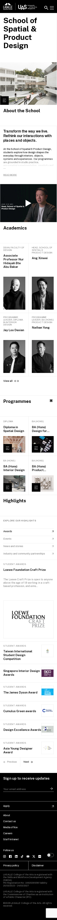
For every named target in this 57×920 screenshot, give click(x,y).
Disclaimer (38, 865)
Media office (10, 827)
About (6, 815)
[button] (46, 8)
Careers (7, 833)
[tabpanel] (28, 456)
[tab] (28, 406)
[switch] (50, 855)
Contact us (9, 821)
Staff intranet (11, 839)
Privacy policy (11, 865)
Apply (6, 806)
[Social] (4, 856)
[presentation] (28, 406)
